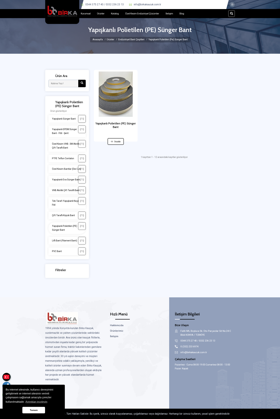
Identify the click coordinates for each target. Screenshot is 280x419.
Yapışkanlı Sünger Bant (68, 118)
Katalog (115, 13)
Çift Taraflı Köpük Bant (68, 215)
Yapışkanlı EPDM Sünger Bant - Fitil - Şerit (68, 131)
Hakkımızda (116, 325)
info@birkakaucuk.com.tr (147, 4)
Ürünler (101, 13)
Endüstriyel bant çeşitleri (131, 39)
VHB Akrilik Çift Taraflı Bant (68, 190)
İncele (117, 141)
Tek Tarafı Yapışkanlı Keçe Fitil (68, 203)
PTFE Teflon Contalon (68, 158)
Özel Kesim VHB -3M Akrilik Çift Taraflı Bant (68, 146)
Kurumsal (86, 13)
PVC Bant (68, 251)
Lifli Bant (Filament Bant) (68, 240)
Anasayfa (98, 39)
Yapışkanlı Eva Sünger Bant (68, 179)
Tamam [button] (34, 410)
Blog (182, 13)
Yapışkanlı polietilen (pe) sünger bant (168, 39)
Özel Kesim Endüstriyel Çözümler (142, 13)
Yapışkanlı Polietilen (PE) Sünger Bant (68, 228)
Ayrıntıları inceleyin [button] (36, 401)
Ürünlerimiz (116, 330)
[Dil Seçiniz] (6, 377)
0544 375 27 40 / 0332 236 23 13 (104, 4)
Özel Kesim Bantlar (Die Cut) (68, 169)
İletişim (169, 13)
